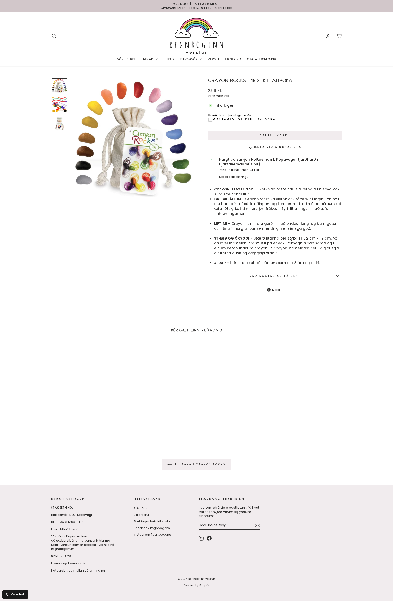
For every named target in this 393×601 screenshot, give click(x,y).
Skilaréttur (141, 515)
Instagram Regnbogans (152, 534)
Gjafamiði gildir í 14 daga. (245, 119)
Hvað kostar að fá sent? (275, 276)
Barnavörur (191, 59)
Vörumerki (126, 59)
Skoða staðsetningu (233, 177)
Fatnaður (149, 59)
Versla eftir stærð (224, 59)
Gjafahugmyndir (261, 59)
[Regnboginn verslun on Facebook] (209, 538)
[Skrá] (257, 525)
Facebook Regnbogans (152, 528)
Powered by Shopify (196, 585)
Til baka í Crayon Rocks (199, 464)
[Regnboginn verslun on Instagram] (201, 538)
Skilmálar (141, 508)
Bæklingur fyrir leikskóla (152, 521)
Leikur (169, 59)
